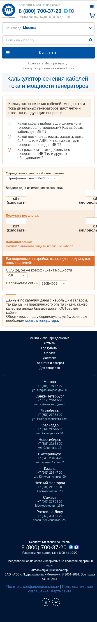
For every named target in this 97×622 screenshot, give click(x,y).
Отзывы (49, 343)
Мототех (8, 10)
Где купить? (49, 348)
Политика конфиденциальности (32, 587)
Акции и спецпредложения (49, 338)
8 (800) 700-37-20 (40, 11)
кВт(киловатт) (16, 200)
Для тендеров (49, 367)
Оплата (49, 353)
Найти (91, 39)
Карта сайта (61, 591)
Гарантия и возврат (49, 363)
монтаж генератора (41, 321)
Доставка (49, 358)
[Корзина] (91, 15)
